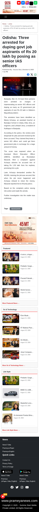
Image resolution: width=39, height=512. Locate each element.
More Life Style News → (11, 430)
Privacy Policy (7, 463)
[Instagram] (27, 3)
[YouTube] (19, 3)
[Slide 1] (19, 10)
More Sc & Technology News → (13, 365)
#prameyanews (15, 208)
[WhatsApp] (35, 3)
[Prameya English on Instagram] (22, 487)
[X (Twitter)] (31, 3)
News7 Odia (6, 445)
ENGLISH (32, 7)
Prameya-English (8, 451)
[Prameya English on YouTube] (27, 487)
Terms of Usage (7, 467)
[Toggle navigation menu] (6, 17)
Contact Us (6, 460)
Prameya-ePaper (8, 448)
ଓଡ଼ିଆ (24, 7)
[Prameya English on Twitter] (17, 487)
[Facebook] (23, 3)
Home (4, 24)
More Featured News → (10, 303)
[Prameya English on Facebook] (12, 487)
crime (10, 24)
